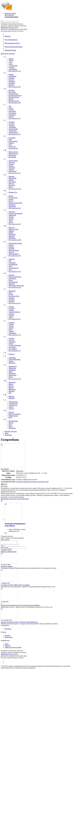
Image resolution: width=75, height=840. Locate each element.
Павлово (11, 275)
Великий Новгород (15, 95)
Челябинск (12, 370)
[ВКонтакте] (2, 484)
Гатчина (11, 109)
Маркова (11, 236)
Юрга (10, 417)
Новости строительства (8, 551)
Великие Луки (13, 94)
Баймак (11, 74)
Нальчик (11, 248)
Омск (10, 266)
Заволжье (12, 162)
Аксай (11, 64)
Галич (11, 108)
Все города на (15, 71)
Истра (11, 187)
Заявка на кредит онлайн (13, 647)
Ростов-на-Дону (14, 296)
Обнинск (12, 259)
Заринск (11, 169)
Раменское (12, 291)
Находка (11, 252)
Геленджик (12, 111)
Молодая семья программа (13, 46)
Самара (11, 310)
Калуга (11, 201)
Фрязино (11, 354)
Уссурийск (12, 347)
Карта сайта (9, 637)
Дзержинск (12, 127)
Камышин (12, 204)
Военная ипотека (10, 50)
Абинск (11, 60)
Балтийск (12, 83)
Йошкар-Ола (13, 192)
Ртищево (11, 298)
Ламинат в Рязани (7, 566)
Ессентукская (13, 148)
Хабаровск (12, 357)
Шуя (10, 393)
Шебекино (12, 389)
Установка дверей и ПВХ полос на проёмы (15, 585)
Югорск (11, 412)
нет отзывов (5, 469)
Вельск (11, 99)
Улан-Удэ (12, 340)
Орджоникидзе (14, 268)
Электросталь (13, 403)
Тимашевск (12, 333)
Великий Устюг (14, 97)
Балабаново (12, 76)
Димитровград (13, 132)
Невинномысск (14, 254)
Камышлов (12, 206)
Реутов (11, 294)
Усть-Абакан (13, 349)
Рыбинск (12, 301)
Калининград (13, 197)
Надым (11, 245)
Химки (11, 361)
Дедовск (11, 124)
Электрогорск (13, 401)
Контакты (8, 629)
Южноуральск (13, 416)
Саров (11, 317)
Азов (10, 62)
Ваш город (4, 547)
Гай (10, 106)
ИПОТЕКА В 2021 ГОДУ (9, 27)
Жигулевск (12, 155)
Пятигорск (19, 471)
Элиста (11, 407)
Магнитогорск (13, 229)
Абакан (11, 58)
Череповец (12, 373)
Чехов (10, 377)
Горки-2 (11, 116)
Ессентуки (12, 146)
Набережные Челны (15, 243)
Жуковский (12, 157)
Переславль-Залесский (16, 285)
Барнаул (11, 85)
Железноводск (13, 152)
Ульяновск (12, 342)
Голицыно (12, 115)
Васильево (12, 92)
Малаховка (12, 234)
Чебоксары (12, 368)
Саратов (11, 315)
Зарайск (11, 166)
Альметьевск (13, 69)
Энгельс (11, 408)
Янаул (11, 426)
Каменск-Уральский (15, 203)
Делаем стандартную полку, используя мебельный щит (19, 622)
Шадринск (12, 382)
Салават (11, 306)
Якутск (11, 423)
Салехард (12, 308)
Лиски (11, 220)
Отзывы (7, 635)
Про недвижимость (11, 39)
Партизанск (12, 278)
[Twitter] (4, 484)
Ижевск (11, 180)
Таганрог (12, 322)
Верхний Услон (14, 101)
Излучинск (12, 182)
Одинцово (12, 262)
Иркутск (11, 183)
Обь (10, 261)
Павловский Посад (15, 277)
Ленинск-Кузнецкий (15, 213)
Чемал (11, 372)
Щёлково (12, 398)
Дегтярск (12, 122)
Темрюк (11, 331)
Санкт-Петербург (14, 312)
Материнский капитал (12, 43)
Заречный (12, 167)
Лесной (11, 217)
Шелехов (12, 391)
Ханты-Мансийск (14, 359)
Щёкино (11, 396)
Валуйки (11, 90)
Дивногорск (13, 131)
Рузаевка (11, 299)
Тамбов (11, 328)
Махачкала (12, 238)
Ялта (10, 424)
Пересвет (12, 284)
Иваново (11, 176)
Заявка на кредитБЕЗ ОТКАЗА (11, 15)
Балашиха (12, 81)
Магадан (11, 227)
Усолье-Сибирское (15, 345)
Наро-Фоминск (14, 250)
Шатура (11, 386)
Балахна (11, 80)
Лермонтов (12, 215)
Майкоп (11, 231)
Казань (11, 196)
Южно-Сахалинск (15, 414)
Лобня (11, 222)
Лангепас (12, 211)
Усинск (11, 343)
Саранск (11, 313)
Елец (10, 145)
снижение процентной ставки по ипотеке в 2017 (32, 481)
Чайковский (13, 366)
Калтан (11, 199)
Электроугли (13, 405)
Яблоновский (13, 421)
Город (7, 644)
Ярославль (12, 428)
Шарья (11, 384)
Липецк (11, 219)
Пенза (11, 280)
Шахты (11, 387)
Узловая (11, 338)
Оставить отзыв (6, 549)
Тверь (10, 329)
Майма (11, 233)
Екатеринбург (13, 141)
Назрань (11, 247)
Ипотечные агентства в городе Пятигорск (15, 499)
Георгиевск (12, 113)
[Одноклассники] (6, 484)
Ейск (10, 139)
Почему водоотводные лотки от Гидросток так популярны (20, 605)
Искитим (12, 185)
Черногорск (12, 375)
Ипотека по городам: (8, 53)
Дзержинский (13, 129)
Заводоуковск (13, 160)
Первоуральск (13, 282)
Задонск (11, 164)
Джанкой (12, 125)
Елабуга (11, 143)
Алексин (11, 67)
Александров (13, 65)
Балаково (12, 78)
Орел (10, 270)
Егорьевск (12, 138)
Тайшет (11, 324)
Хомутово (12, 363)
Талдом (11, 326)
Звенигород (12, 171)
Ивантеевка (12, 178)
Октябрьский (13, 264)
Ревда (10, 292)
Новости (7, 36)
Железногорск (13, 153)
